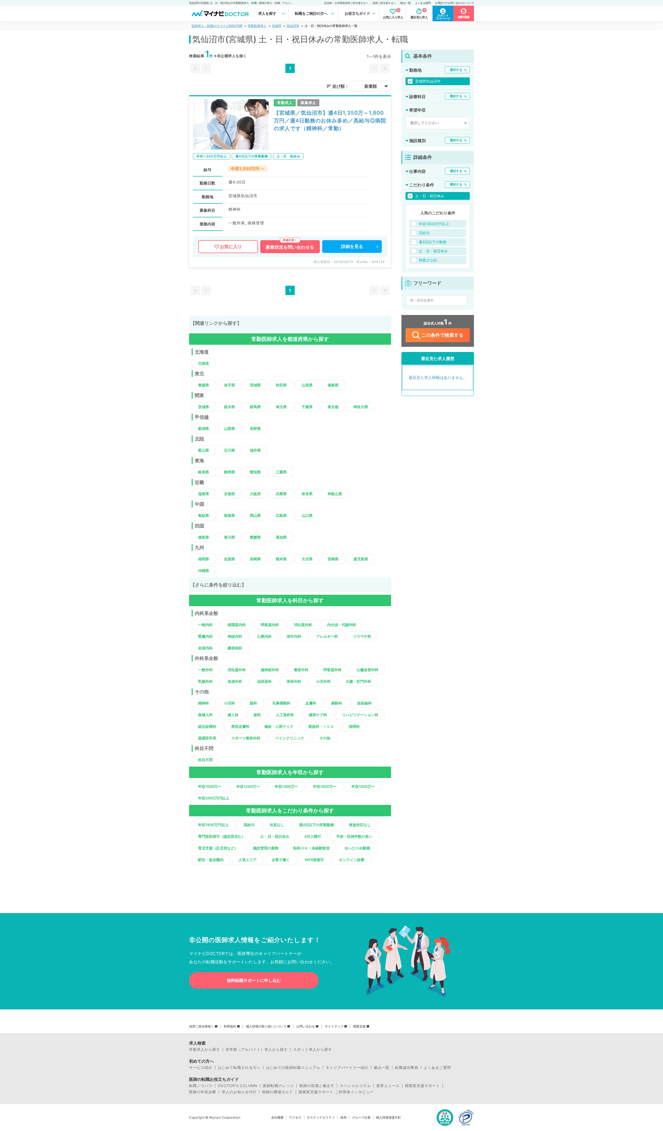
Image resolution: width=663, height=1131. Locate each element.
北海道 (203, 363)
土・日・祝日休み (274, 836)
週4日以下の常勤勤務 (316, 824)
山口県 (307, 515)
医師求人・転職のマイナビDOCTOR (217, 26)
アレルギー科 (327, 636)
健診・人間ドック (278, 726)
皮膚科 (310, 703)
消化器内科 (303, 624)
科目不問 (205, 760)
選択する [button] (456, 70)
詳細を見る (352, 246)
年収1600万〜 (324, 786)
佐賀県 (229, 559)
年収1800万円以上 (213, 824)
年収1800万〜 (363, 786)
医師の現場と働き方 (316, 1086)
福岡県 (203, 559)
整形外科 (301, 669)
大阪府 (255, 493)
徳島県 (203, 537)
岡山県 (255, 515)
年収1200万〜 (248, 786)
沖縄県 (203, 570)
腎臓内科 (205, 636)
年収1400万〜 (286, 786)
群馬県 (255, 407)
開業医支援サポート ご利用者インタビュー (336, 1092)
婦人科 (233, 715)
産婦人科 (205, 715)
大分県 (307, 559)
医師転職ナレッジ (278, 1086)
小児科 (229, 703)
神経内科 (235, 636)
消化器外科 (237, 669)
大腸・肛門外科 (358, 681)
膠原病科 (235, 648)
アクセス (295, 1117)
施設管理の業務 (265, 848)
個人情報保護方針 (388, 1117)
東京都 (333, 407)
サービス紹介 (200, 1067)
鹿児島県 (361, 559)
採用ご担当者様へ (201, 1026)
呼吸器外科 (332, 669)
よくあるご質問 (437, 1067)
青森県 (203, 385)
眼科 (253, 703)
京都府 (229, 493)
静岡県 (229, 472)
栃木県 (229, 407)
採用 (343, 1117)
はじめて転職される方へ (239, 1067)
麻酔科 (336, 703)
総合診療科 (207, 726)
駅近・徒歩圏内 (211, 859)
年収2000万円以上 (213, 798)
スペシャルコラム (355, 1086)
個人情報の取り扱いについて (266, 1026)
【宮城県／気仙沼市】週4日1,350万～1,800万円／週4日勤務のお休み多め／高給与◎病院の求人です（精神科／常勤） (330, 120)
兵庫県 (281, 493)
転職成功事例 (406, 1067)
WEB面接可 (314, 859)
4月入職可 (312, 836)
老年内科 (294, 636)
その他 (324, 738)
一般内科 (205, 624)
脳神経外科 (270, 669)
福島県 (333, 385)
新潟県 (203, 428)
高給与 (249, 824)
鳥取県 (203, 515)
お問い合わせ (305, 1026)
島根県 (229, 515)
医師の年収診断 (202, 1092)
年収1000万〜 (209, 786)
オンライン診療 (351, 859)
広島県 (281, 515)
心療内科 (264, 636)
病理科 (354, 726)
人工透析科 (285, 715)
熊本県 (281, 559)
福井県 (255, 450)
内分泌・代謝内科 (341, 624)
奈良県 (307, 493)
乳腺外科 (205, 681)
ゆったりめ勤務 (357, 848)
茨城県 (203, 407)
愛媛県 (255, 537)
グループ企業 (361, 1117)
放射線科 (364, 703)
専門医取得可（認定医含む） (221, 836)
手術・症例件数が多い (354, 836)
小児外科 (323, 681)
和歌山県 (335, 493)
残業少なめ (428, 260)
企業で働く (281, 859)
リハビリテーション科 (360, 715)
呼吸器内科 (270, 624)
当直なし (277, 824)
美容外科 (294, 681)
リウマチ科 (362, 636)
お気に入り (231, 246)
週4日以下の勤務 (432, 242)
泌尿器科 (264, 681)
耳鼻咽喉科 (281, 703)
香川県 (229, 537)
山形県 (307, 385)
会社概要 (277, 1117)
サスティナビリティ (321, 1117)
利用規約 (230, 1026)
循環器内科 (237, 624)
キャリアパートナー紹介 (347, 1067)
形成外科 (235, 681)
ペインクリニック (289, 738)
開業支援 (359, 1026)
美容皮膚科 (240, 726)
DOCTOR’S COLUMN (237, 1086)
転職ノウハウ (200, 1086)
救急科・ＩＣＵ (321, 726)
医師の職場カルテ (277, 1092)
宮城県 (276, 26)
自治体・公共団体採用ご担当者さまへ (346, 2)
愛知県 (255, 472)
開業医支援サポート (422, 1086)
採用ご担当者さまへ (384, 2)
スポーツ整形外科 (245, 738)
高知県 (281, 537)
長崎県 (255, 559)
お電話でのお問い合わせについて (454, 2)
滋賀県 (203, 493)
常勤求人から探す (204, 1049)
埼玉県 (281, 407)
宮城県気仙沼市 (428, 81)
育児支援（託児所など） (218, 848)
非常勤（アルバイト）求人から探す (257, 1049)
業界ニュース (388, 1086)
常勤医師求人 (257, 26)
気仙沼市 (293, 26)
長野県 (255, 428)
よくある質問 (423, 2)
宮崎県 (333, 559)
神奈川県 (361, 407)
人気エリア (248, 859)
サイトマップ (334, 1026)
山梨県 (229, 428)
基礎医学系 (207, 738)
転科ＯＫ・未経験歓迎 (311, 848)
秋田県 (281, 385)
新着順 (370, 86)
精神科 (203, 703)
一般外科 (205, 669)
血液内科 (205, 648)
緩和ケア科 (318, 715)
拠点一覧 (405, 2)
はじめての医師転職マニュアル (293, 1067)
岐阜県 (203, 472)
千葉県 (307, 407)
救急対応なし (360, 824)
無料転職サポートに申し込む (254, 980)
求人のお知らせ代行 (239, 1092)
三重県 (281, 472)
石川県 (229, 450)
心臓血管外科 (367, 669)
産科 (257, 715)
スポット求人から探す (312, 1049)
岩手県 (229, 385)
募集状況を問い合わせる (290, 247)
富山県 (203, 450)
